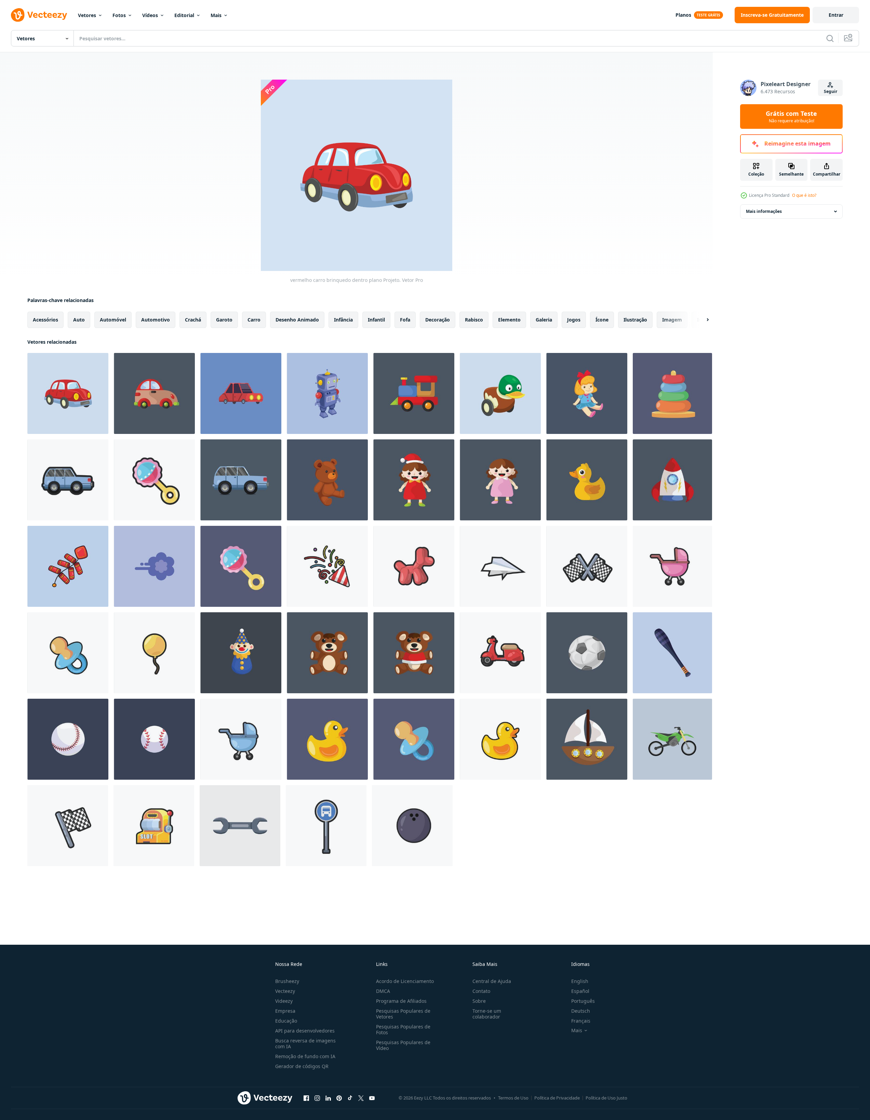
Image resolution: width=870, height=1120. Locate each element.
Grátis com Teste (791, 116)
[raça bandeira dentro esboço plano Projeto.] (67, 825)
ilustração (635, 319)
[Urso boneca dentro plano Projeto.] (327, 479)
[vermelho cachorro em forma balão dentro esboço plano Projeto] (413, 566)
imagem (672, 319)
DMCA (383, 991)
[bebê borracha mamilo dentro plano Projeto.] (413, 739)
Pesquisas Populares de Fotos (403, 1029)
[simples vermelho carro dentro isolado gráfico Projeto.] (240, 393)
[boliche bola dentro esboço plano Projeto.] (412, 825)
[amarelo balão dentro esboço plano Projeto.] (154, 652)
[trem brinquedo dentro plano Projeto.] (413, 393)
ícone (601, 319)
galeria (544, 319)
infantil (376, 319)
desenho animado (297, 319)
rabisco (474, 319)
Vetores (87, 15)
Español (580, 991)
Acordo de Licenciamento (405, 981)
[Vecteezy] (39, 15)
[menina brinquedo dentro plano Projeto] (586, 393)
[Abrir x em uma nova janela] (361, 1098)
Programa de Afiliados (401, 1001)
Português (583, 1001)
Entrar (836, 15)
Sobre (479, 1001)
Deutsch (580, 1011)
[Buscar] (830, 38)
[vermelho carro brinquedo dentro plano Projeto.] (67, 393)
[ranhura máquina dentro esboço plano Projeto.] (153, 825)
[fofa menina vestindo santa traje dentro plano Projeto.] (413, 479)
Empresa (285, 1011)
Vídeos (150, 15)
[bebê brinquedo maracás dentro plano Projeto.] (240, 566)
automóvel (113, 319)
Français (580, 1020)
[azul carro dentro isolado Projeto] (240, 479)
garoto (224, 319)
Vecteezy (285, 991)
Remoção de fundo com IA (305, 1056)
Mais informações (764, 211)
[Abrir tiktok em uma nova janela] (350, 1098)
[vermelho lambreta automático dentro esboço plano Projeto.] (500, 652)
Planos (683, 15)
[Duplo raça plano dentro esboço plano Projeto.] (586, 566)
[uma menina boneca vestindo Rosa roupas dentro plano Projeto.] (500, 479)
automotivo (155, 319)
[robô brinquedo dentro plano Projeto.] (327, 393)
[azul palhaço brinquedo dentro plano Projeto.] (240, 652)
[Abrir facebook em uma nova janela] (306, 1098)
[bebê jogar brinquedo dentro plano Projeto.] (672, 393)
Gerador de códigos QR (302, 1066)
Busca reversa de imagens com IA (305, 1043)
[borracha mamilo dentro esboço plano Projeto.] (67, 652)
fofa (405, 319)
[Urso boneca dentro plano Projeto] (327, 652)
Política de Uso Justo (606, 1098)
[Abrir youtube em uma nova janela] (372, 1098)
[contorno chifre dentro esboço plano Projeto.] (327, 566)
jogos (573, 319)
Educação (286, 1020)
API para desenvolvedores (305, 1030)
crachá (193, 319)
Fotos (119, 15)
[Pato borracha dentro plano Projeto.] (327, 739)
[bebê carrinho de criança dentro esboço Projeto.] (240, 739)
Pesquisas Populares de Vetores (403, 1014)
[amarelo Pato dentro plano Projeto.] (586, 479)
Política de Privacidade (557, 1098)
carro (253, 319)
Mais (216, 15)
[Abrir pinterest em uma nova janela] (339, 1098)
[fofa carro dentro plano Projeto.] (154, 393)
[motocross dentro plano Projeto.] (672, 739)
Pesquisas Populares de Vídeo (403, 1045)
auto (79, 319)
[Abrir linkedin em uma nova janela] (328, 1098)
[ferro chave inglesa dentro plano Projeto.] (240, 825)
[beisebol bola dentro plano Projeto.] (67, 739)
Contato (481, 991)
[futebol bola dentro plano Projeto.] (586, 652)
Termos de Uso (513, 1098)
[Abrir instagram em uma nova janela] (317, 1098)
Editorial (184, 15)
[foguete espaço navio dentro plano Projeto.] (672, 479)
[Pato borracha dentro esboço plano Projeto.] (500, 739)
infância (343, 319)
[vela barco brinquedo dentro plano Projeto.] (586, 739)
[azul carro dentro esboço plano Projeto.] (67, 479)
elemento (509, 319)
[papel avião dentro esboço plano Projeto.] (500, 566)
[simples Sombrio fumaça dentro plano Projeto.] (154, 566)
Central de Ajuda (491, 981)
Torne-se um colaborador (486, 1014)
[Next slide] (702, 320)
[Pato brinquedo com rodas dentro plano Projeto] (500, 393)
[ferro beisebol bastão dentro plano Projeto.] (672, 652)
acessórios (45, 319)
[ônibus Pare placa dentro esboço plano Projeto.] (326, 825)
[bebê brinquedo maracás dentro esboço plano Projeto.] (154, 479)
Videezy (284, 1001)
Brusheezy (287, 981)
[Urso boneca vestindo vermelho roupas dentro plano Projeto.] (413, 652)
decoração (437, 319)
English (579, 981)
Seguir (830, 91)
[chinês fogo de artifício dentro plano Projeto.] (67, 566)
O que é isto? (804, 195)
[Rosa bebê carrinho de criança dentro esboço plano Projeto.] (672, 566)
